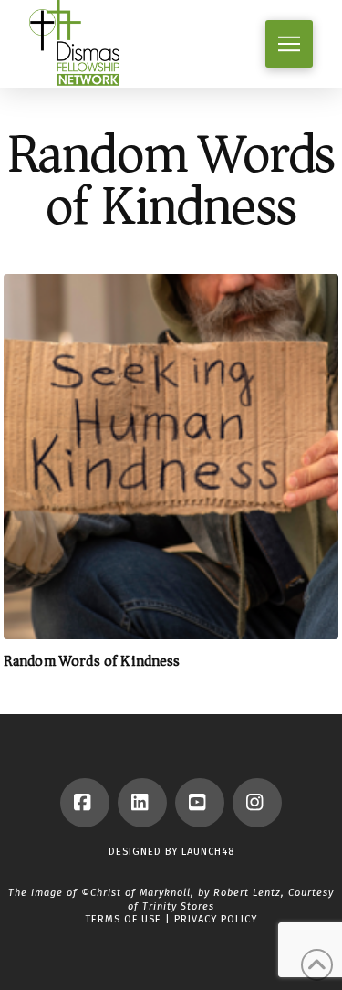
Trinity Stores (178, 906)
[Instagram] (257, 802)
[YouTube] (199, 802)
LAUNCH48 (207, 852)
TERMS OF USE (123, 919)
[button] (289, 44)
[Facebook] (84, 802)
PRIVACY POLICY (215, 919)
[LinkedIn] (142, 802)
